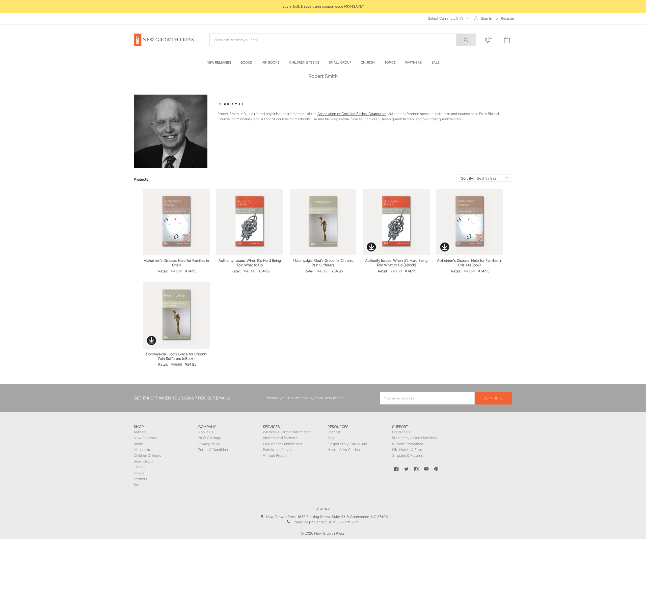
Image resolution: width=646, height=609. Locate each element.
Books (139, 444)
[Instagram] (416, 469)
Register (507, 18)
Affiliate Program (276, 455)
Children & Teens (147, 455)
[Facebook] (396, 469)
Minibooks (142, 450)
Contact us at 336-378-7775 (336, 522)
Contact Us (401, 432)
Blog (331, 438)
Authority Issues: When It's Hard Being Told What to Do (250, 262)
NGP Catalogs (209, 438)
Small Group (143, 461)
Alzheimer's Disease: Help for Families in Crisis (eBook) (469, 262)
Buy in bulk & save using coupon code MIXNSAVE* (323, 6)
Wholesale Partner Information (287, 432)
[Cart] (506, 40)
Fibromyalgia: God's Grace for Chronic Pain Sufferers (323, 262)
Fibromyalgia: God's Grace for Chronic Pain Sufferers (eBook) (176, 356)
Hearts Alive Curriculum (347, 450)
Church (140, 467)
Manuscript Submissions (282, 444)
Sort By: (467, 179)
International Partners (280, 438)
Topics (139, 473)
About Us (205, 432)
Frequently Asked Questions (415, 438)
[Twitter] (406, 469)
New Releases (145, 438)
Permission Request (279, 450)
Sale (137, 485)
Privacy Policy (209, 444)
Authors (140, 432)
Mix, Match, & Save (407, 450)
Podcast (334, 432)
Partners (140, 479)
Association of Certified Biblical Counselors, (352, 113)
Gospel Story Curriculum (347, 444)
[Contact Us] (491, 40)
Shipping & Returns (407, 455)
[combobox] (342, 40)
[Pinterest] (436, 469)
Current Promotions (408, 444)
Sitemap (323, 508)
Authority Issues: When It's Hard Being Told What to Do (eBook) (396, 262)
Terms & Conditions (214, 450)
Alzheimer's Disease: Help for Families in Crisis (176, 262)
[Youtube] (426, 469)
